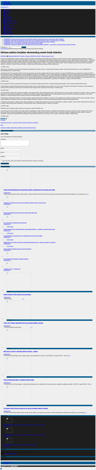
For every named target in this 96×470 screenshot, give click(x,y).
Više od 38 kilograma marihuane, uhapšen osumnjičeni (16, 259)
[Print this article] (6, 118)
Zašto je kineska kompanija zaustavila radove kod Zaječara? (17, 249)
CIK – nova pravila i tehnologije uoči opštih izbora (15, 222)
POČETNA (8, 9)
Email (2, 152)
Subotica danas (45, 56)
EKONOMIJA (8, 17)
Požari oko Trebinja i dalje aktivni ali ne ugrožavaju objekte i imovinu (23, 323)
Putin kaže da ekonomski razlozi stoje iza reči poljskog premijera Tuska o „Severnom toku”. (25, 202)
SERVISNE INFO (9, 34)
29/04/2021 (4, 56)
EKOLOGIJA (8, 31)
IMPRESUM (8, 4)
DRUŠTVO (8, 19)
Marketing (8, 3)
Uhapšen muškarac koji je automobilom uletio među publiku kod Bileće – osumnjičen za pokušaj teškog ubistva (29, 229)
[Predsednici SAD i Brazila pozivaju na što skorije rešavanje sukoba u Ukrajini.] (19, 404)
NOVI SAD (8, 21)
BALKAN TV (14, 466)
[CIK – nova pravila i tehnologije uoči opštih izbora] (10, 220)
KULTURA (8, 30)
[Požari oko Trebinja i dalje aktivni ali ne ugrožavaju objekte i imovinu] (19, 318)
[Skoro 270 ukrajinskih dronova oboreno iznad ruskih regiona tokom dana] (10, 210)
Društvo (23, 56)
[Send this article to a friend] (5, 118)
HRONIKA (8, 16)
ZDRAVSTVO (9, 32)
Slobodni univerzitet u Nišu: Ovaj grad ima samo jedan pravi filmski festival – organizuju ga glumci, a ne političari (30, 242)
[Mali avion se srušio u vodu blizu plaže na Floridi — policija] (19, 347)
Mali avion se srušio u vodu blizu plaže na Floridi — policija (21, 351)
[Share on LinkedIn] (3, 118)
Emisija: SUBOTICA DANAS (33, 56)
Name (2, 148)
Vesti (51, 56)
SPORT (7, 24)
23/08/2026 (7, 192)
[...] (87, 194)
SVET (6, 15)
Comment (3, 139)
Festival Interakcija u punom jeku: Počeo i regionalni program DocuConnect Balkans (23, 236)
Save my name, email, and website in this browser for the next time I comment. (22, 160)
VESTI (7, 12)
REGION (7, 13)
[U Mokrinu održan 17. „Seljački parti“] (10, 266)
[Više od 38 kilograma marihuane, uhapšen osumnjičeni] (10, 256)
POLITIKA (8, 11)
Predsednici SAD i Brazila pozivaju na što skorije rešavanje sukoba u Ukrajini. (26, 408)
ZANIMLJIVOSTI (9, 26)
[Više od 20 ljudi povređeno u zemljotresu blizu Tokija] (19, 375)
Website (3, 156)
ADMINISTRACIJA (9, 462)
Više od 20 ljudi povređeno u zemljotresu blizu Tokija (19, 380)
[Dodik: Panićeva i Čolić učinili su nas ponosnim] (19, 290)
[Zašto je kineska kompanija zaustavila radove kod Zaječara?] (10, 246)
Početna (7, 1)
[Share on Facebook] (1, 118)
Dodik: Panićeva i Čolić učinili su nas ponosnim (17, 294)
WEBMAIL (6, 463)
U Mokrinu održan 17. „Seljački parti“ (12, 269)
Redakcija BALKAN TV (14, 56)
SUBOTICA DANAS (10, 20)
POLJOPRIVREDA (10, 28)
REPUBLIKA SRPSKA (11, 23)
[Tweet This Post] (2, 118)
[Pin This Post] (4, 118)
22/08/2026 (7, 411)
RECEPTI (7, 27)
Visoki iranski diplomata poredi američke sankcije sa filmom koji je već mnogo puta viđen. (29, 190)
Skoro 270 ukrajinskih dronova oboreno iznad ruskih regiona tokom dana (20, 212)
